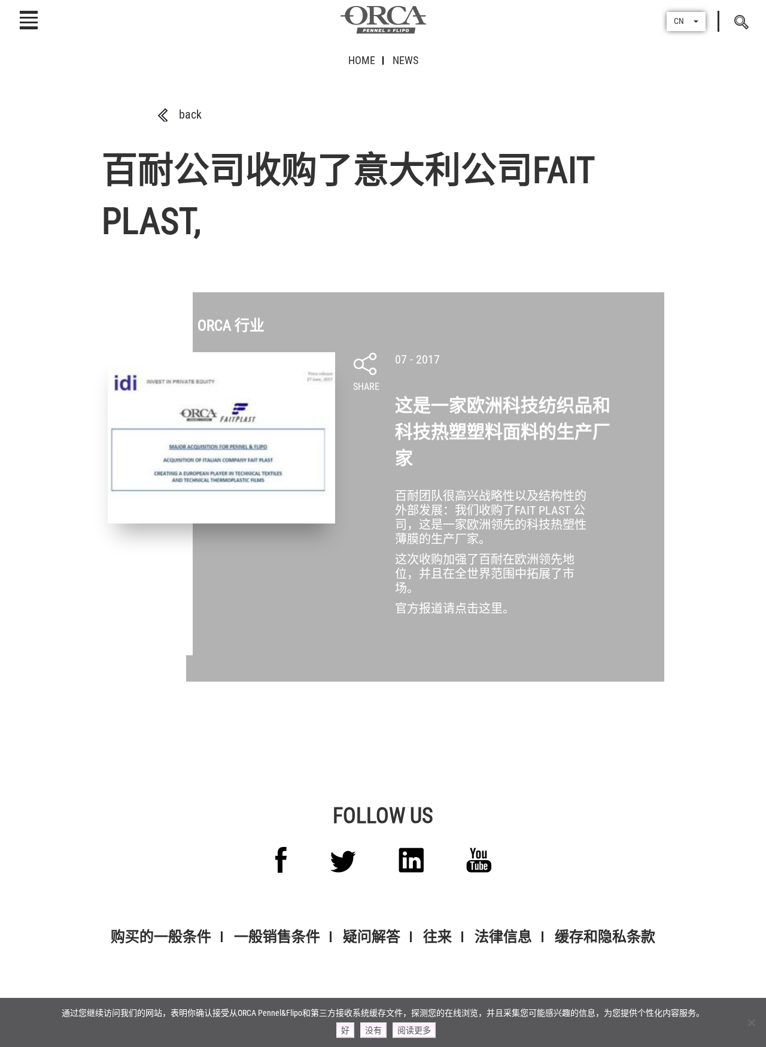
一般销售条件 (277, 936)
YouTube (478, 860)
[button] (686, 21)
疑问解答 (371, 936)
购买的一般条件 (161, 936)
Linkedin (411, 860)
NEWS (405, 60)
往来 (437, 936)
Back (190, 114)
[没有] (751, 1022)
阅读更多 (414, 1030)
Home (361, 60)
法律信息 (503, 936)
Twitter (343, 862)
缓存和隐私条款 (605, 936)
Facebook (281, 860)
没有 (373, 1030)
